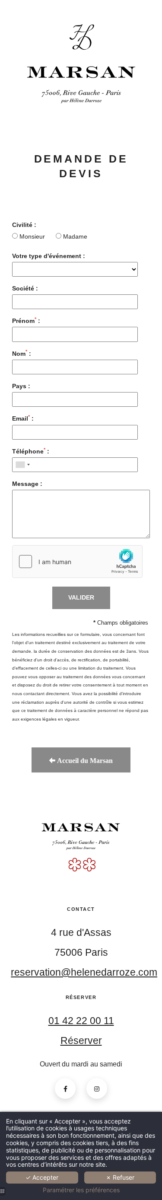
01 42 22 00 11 (81, 1020)
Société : (25, 288)
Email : (23, 418)
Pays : (21, 386)
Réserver (81, 1040)
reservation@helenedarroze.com (84, 972)
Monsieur (32, 236)
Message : (27, 483)
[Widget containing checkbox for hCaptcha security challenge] (77, 561)
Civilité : (24, 224)
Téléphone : (30, 451)
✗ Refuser (120, 1177)
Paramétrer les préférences (81, 1190)
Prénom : (26, 320)
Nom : (21, 353)
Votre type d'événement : (48, 255)
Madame (74, 236)
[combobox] (22, 465)
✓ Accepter (41, 1177)
